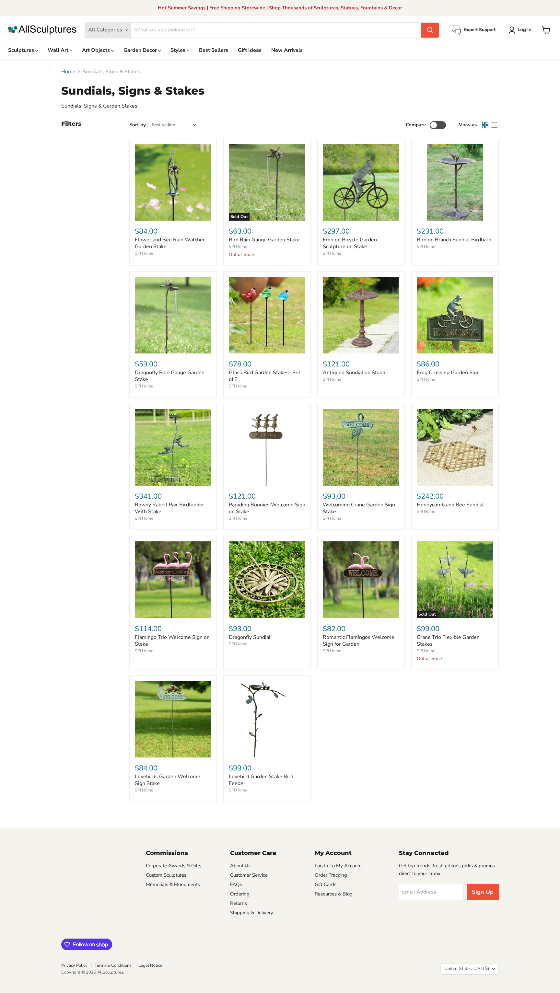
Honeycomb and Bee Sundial (450, 504)
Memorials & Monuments (173, 884)
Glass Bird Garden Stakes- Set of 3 (264, 376)
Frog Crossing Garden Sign (448, 372)
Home (68, 72)
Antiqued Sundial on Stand (354, 372)
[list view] (494, 125)
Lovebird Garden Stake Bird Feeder (261, 780)
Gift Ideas (250, 50)
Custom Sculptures (166, 875)
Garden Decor (140, 50)
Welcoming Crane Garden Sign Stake (359, 508)
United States (466, 968)
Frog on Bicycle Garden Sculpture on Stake (350, 243)
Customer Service (249, 875)
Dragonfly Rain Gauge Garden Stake (169, 376)
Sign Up (483, 892)
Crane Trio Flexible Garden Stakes (448, 641)
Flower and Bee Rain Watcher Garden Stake (170, 243)
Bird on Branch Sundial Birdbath (454, 239)
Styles (178, 50)
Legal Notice (150, 965)
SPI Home (144, 253)
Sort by (137, 125)
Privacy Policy (74, 965)
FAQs (236, 884)
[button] (521, 30)
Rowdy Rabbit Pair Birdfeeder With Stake (169, 508)
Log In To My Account (338, 865)
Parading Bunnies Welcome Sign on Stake (267, 508)
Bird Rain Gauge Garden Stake (264, 239)
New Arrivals (287, 50)
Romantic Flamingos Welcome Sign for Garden (358, 641)
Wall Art (59, 50)
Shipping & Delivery (251, 912)
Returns (238, 903)
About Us (240, 865)
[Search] (430, 30)
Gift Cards (325, 884)
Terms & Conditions (113, 965)
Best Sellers (213, 50)
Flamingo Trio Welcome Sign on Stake (172, 641)
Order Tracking (331, 875)
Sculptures (21, 50)
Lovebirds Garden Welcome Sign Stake (167, 780)
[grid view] (485, 125)
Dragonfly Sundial (250, 637)
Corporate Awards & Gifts (173, 865)
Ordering (240, 894)
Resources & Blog (334, 894)
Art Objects (96, 50)
